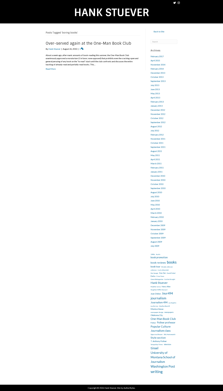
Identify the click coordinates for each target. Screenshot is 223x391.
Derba (153, 276)
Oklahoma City (157, 315)
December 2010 (158, 176)
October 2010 (157, 184)
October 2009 (157, 233)
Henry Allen (166, 287)
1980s (153, 254)
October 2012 (157, 118)
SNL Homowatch (169, 334)
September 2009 (158, 237)
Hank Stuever (159, 282)
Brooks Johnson (167, 267)
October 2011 (157, 143)
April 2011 (155, 159)
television (167, 344)
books (172, 262)
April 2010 (155, 209)
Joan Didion (156, 294)
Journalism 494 (159, 302)
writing (157, 371)
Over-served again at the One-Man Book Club (88, 43)
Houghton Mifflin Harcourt (159, 290)
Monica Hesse (157, 309)
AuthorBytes (129, 388)
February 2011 (157, 167)
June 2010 (155, 200)
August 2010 (156, 192)
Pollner (153, 323)
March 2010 (156, 213)
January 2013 (156, 106)
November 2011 (158, 139)
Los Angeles (172, 303)
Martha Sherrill (164, 306)
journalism (158, 298)
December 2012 (158, 110)
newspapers (169, 312)
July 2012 (155, 130)
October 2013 (157, 77)
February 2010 (157, 217)
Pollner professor (166, 322)
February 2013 (157, 101)
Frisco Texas (160, 276)
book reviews (158, 262)
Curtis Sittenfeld (163, 270)
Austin (158, 254)
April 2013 (155, 97)
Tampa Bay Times (157, 344)
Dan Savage (154, 273)
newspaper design (157, 312)
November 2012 (158, 114)
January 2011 (156, 171)
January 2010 (156, 221)
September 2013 (158, 81)
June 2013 (155, 89)
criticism (154, 270)
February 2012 (157, 134)
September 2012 (158, 122)
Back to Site (159, 31)
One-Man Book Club (163, 318)
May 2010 (155, 204)
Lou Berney (154, 306)
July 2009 (155, 246)
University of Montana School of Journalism (163, 357)
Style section (158, 337)
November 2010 (158, 180)
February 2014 (157, 68)
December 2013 (158, 73)
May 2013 (155, 93)
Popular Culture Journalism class (161, 328)
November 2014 (158, 64)
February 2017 (157, 56)
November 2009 (158, 229)
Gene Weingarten (157, 279)
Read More (51, 69)
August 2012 (156, 126)
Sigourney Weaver (157, 334)
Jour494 (167, 293)
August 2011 (156, 151)
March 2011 (156, 163)
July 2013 (155, 85)
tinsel (154, 348)
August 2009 (156, 241)
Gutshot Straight (169, 279)
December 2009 (158, 225)
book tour (155, 266)
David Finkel (171, 273)
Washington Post (163, 366)
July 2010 (155, 196)
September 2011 (158, 147)
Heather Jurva (156, 287)
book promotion (159, 257)
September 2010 (158, 188)
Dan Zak (162, 273)
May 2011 (155, 155)
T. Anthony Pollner (159, 341)
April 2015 (155, 60)
